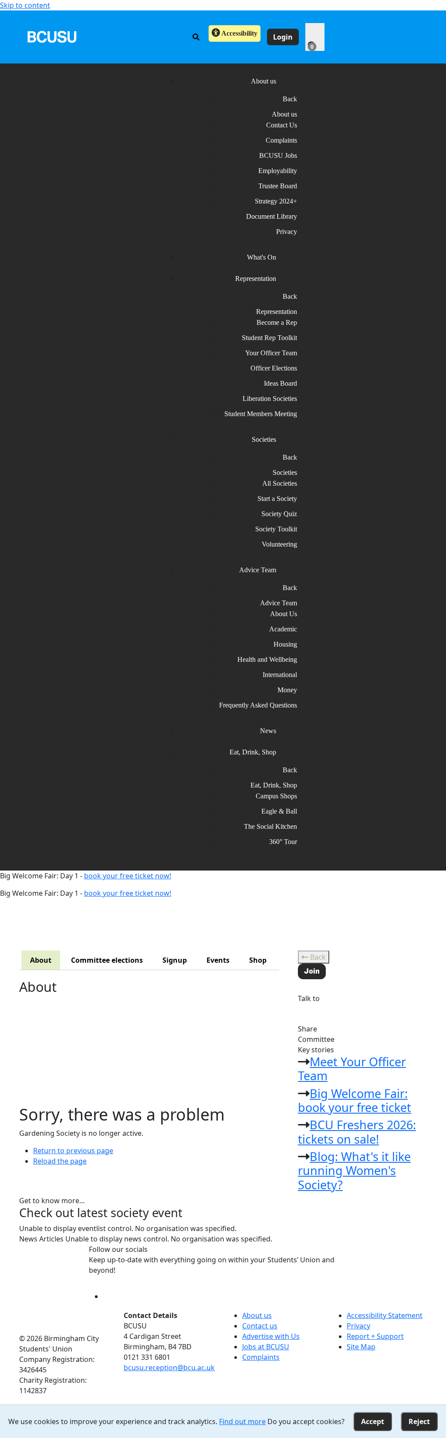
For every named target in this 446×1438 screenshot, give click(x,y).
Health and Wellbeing (267, 659)
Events (218, 960)
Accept (372, 1421)
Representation (276, 311)
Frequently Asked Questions (258, 705)
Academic (283, 629)
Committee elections (107, 960)
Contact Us (281, 125)
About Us (283, 613)
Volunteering (279, 544)
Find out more (242, 1421)
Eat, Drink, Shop (273, 785)
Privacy (286, 231)
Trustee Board (277, 186)
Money (287, 690)
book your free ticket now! (127, 876)
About (40, 960)
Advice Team (278, 603)
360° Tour (283, 841)
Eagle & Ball (279, 811)
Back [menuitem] (290, 99)
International (280, 674)
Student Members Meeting (260, 413)
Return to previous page (73, 1150)
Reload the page (60, 1161)
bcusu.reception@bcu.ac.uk (169, 1367)
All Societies (279, 483)
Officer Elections (273, 368)
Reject (419, 1421)
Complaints (281, 140)
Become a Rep (277, 322)
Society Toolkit (276, 529)
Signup (174, 960)
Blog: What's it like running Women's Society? (354, 1170)
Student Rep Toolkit (269, 337)
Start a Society (277, 498)
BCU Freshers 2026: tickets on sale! (357, 1132)
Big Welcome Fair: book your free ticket (354, 1100)
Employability (277, 170)
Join (312, 971)
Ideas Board (280, 383)
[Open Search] (196, 37)
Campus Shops (276, 796)
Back (317, 957)
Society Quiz (279, 513)
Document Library (271, 216)
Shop (258, 960)
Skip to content (25, 5)
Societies (285, 472)
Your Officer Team (271, 353)
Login (283, 37)
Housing (285, 644)
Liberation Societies (270, 398)
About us (284, 114)
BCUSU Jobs (278, 155)
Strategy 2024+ (276, 201)
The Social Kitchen (270, 826)
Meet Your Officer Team (352, 1069)
